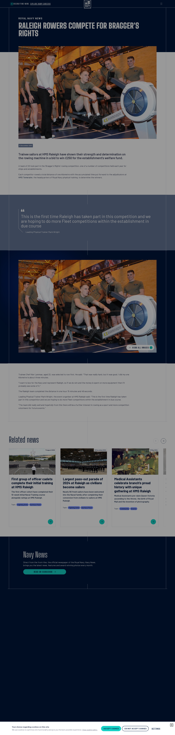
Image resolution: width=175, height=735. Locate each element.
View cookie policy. (90, 730)
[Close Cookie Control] (171, 725)
